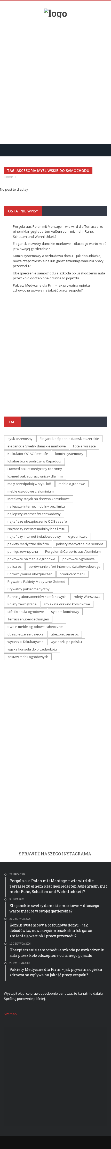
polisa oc (14, 566)
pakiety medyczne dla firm (28, 544)
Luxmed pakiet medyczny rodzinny (34, 468)
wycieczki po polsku (66, 641)
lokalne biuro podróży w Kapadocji (34, 461)
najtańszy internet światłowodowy (34, 536)
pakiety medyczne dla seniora (79, 544)
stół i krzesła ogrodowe (25, 611)
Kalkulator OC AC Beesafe (27, 453)
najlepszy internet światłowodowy (34, 513)
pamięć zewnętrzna (22, 551)
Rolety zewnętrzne (22, 604)
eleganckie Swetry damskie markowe (36, 446)
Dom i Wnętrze (20, 346)
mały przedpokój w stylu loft (29, 483)
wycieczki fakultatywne (25, 641)
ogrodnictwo (78, 536)
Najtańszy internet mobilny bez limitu (36, 529)
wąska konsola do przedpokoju (32, 649)
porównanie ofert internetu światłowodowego (64, 566)
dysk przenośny (20, 438)
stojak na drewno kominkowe (67, 604)
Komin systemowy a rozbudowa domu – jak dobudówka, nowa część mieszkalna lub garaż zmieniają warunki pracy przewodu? (58, 260)
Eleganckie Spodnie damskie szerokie (69, 438)
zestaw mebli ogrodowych (27, 656)
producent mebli (72, 574)
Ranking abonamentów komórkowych (37, 596)
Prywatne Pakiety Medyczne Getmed (36, 581)
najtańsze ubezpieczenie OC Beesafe (37, 521)
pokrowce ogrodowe (78, 559)
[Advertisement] (55, 79)
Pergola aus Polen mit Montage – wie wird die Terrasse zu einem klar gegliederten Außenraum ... (54, 361)
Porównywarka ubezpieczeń (29, 574)
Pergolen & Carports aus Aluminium (73, 551)
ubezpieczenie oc (64, 634)
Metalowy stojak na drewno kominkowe (38, 498)
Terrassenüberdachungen (28, 619)
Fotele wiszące (84, 446)
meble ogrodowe (72, 483)
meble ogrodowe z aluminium (30, 491)
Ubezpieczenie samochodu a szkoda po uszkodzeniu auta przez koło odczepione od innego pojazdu (59, 276)
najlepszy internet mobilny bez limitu (36, 506)
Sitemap (10, 1014)
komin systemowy (69, 453)
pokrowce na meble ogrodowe (31, 559)
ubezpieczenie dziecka (25, 634)
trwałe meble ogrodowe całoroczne (35, 626)
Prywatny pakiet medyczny (28, 589)
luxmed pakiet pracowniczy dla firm (35, 476)
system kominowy (65, 611)
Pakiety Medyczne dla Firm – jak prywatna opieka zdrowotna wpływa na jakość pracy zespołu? (51, 288)
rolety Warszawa (87, 596)
